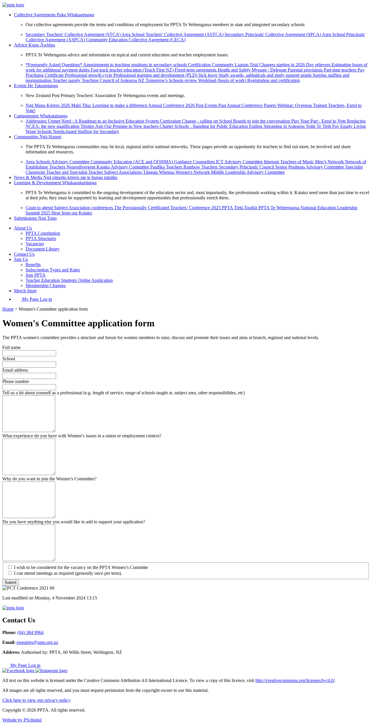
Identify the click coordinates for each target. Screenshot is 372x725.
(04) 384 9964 (30, 632)
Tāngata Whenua (159, 172)
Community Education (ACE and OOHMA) (132, 161)
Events (36, 85)
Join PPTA (36, 275)
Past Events (207, 105)
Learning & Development (55, 182)
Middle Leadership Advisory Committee (248, 172)
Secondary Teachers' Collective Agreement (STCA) (73, 34)
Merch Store (25, 290)
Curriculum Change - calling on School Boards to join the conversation (225, 121)
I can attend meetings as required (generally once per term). (68, 573)
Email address (15, 370)
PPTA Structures (41, 238)
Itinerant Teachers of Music (289, 161)
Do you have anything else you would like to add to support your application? (73, 521)
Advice (34, 44)
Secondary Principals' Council (247, 166)
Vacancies (35, 243)
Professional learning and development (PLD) (155, 75)
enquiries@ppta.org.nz (37, 642)
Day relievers (319, 64)
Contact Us (24, 254)
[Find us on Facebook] (18, 670)
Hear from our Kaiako (71, 212)
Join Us (21, 259)
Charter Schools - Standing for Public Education (204, 126)
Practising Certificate (45, 75)
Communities (37, 136)
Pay (360, 69)
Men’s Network (330, 161)
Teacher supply (67, 80)
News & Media (65, 177)
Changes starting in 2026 (282, 64)
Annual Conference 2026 (172, 105)
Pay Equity (343, 126)
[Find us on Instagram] (51, 670)
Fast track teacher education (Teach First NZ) (133, 69)
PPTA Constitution (43, 233)
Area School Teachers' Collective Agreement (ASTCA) (173, 34)
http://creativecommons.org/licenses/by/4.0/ (295, 680)
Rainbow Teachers (201, 166)
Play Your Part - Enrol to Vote (319, 121)
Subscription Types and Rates (53, 269)
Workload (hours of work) (222, 80)
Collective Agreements (54, 14)
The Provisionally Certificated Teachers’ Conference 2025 (168, 207)
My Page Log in (36, 299)
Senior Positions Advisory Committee (310, 166)
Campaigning (40, 115)
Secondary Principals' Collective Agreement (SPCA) (273, 34)
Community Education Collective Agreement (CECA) (135, 39)
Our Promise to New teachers (132, 126)
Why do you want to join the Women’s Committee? (49, 478)
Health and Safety (235, 69)
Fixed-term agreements (196, 69)
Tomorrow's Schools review (172, 80)
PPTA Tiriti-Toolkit (240, 207)
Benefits (33, 264)
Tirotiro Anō (92, 126)
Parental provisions (306, 69)
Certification (200, 64)
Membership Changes (46, 285)
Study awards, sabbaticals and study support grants (266, 75)
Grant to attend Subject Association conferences (70, 207)
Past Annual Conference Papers (247, 105)
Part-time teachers (340, 69)
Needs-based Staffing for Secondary (86, 131)
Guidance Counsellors (195, 161)
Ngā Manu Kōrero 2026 (48, 105)
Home (8, 309)
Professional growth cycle (89, 75)
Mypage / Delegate (270, 69)
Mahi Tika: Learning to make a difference (109, 105)
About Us (23, 227)
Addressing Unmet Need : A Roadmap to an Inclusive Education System (93, 121)
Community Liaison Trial (235, 64)
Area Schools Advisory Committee (58, 161)
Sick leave (208, 75)
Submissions (35, 218)
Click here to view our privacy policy (36, 700)
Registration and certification (273, 80)
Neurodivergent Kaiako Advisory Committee (108, 166)
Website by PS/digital (22, 719)
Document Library (43, 248)
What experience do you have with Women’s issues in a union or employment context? (81, 435)
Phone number (15, 381)
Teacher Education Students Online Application (69, 280)
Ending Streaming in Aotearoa (277, 126)
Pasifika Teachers (166, 166)
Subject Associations (123, 172)
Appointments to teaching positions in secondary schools (135, 64)
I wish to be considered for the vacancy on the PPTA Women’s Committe (81, 567)
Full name (11, 347)
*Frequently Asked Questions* (54, 64)
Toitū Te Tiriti (319, 126)
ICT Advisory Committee (240, 161)
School (8, 358)
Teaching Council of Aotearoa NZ (114, 80)
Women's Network (193, 172)
